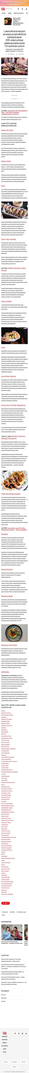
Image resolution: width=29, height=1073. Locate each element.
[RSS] (26, 1033)
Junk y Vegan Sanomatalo (7, 757)
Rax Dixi (3, 852)
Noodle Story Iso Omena (7, 820)
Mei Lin (3, 784)
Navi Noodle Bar (5, 814)
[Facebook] (18, 9)
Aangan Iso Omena (6, 713)
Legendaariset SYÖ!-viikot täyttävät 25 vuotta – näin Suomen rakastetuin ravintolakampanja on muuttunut (14, 112)
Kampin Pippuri (5, 763)
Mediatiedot (4, 1039)
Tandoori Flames (5, 879)
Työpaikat (4, 1042)
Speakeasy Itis (5, 867)
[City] (4, 1033)
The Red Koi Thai (5, 888)
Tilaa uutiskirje (4, 1045)
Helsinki (10, 268)
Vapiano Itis (4, 890)
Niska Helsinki (4, 816)
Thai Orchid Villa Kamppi (7, 881)
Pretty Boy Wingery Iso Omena (8, 837)
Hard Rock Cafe (5, 746)
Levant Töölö (4, 780)
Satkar (3, 860)
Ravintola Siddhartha (6, 845)
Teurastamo (12, 439)
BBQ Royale (4, 730)
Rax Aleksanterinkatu (6, 850)
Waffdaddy (5, 672)
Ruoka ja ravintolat (19, 13)
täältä (19, 119)
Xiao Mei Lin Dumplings (7, 894)
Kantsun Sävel (4, 765)
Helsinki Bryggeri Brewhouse (8, 749)
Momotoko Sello (5, 799)
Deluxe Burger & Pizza (6, 738)
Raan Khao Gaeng (5, 839)
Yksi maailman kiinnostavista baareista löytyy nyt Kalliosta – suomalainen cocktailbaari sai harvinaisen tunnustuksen (13, 966)
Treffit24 (14, 1066)
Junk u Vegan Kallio (6, 759)
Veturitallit (3, 892)
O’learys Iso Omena (6, 822)
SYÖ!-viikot (12, 912)
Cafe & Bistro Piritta (6, 736)
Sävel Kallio (4, 875)
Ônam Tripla (4, 829)
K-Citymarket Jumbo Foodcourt (9, 761)
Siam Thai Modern (5, 862)
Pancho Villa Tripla (5, 833)
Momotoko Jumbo (5, 793)
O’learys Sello (4, 824)
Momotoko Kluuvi (5, 797)
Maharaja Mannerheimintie (8, 782)
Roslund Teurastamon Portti (8, 858)
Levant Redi (4, 778)
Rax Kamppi (4, 856)
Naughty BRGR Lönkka (6, 808)
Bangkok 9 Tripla (5, 723)
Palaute (4, 1052)
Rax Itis (3, 854)
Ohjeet (4, 1049)
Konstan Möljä (4, 767)
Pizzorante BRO (5, 835)
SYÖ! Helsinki (5, 912)
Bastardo (3, 727)
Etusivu (4, 13)
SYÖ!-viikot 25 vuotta (21, 912)
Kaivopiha (17, 268)
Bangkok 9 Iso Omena (6, 725)
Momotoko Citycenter (6, 789)
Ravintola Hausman (6, 841)
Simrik (3, 864)
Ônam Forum (4, 826)
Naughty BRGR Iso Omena (7, 805)
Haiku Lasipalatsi (5, 744)
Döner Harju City (5, 742)
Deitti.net (3, 994)
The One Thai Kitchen (6, 886)
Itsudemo (3, 755)
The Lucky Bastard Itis (6, 883)
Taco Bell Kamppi (5, 877)
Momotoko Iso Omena (6, 791)
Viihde (9, 13)
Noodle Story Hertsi (6, 818)
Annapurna (4, 717)
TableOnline (4, 998)
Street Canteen (5, 871)
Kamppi (4, 271)
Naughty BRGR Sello (6, 810)
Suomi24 (3, 1001)
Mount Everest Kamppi (7, 803)
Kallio (23, 268)
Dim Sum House (5, 740)
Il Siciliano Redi (5, 751)
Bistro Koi (3, 734)
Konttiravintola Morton (7, 770)
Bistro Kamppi (4, 732)
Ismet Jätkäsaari (5, 753)
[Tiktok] (26, 9)
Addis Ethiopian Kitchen (7, 715)
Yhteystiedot (4, 1036)
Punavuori (21, 436)
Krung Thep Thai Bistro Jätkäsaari (9, 772)
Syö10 (3, 915)
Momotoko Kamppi (6, 795)
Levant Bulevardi (5, 776)
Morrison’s (3, 801)
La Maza (3, 774)
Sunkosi (3, 873)
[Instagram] (22, 9)
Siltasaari (4, 439)
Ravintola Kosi (4, 843)
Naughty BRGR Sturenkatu (7, 812)
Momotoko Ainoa (5, 786)
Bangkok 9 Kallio (5, 721)
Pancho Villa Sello (5, 831)
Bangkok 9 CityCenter (6, 719)
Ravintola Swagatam (6, 848)
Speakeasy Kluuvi (5, 869)
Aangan (3, 711)
